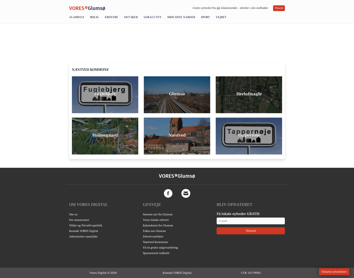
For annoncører (79, 220)
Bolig (94, 17)
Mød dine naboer (181, 17)
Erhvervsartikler (153, 236)
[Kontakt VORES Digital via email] (185, 193)
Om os (73, 214)
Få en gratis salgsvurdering (160, 247)
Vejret (221, 17)
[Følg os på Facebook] (168, 193)
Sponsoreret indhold (156, 253)
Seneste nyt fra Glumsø (158, 214)
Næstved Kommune (155, 242)
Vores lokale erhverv (156, 220)
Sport (205, 17)
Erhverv (111, 17)
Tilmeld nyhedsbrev (334, 272)
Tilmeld (279, 8)
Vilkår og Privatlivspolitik (85, 225)
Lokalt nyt (152, 17)
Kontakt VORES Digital (83, 231)
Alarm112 (76, 17)
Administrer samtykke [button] (83, 236)
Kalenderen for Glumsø (158, 225)
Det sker (131, 17)
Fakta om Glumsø (154, 231)
